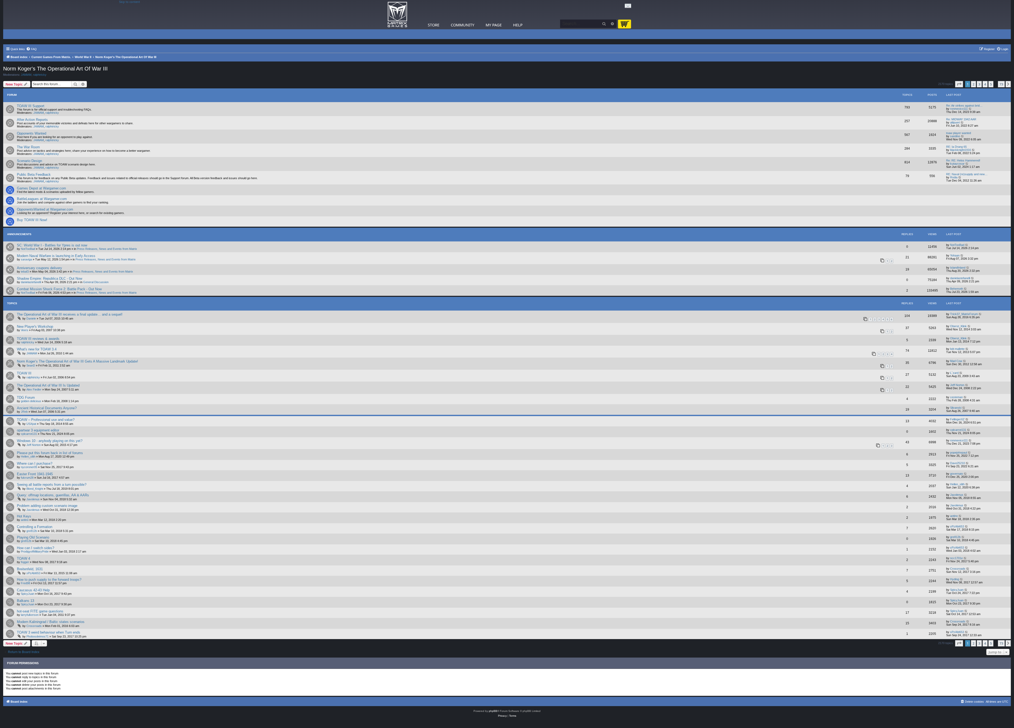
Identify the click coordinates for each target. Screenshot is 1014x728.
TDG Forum (26, 397)
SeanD (30, 365)
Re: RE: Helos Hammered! (963, 160)
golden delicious (31, 401)
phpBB (493, 711)
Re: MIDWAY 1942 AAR (961, 119)
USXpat (31, 423)
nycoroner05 (29, 467)
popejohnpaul (958, 452)
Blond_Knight (34, 488)
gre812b (31, 530)
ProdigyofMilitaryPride (35, 551)
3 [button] (979, 84)
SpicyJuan (27, 593)
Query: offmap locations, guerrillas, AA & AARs (53, 495)
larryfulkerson (30, 614)
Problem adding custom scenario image (47, 506)
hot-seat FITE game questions (40, 611)
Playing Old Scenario (33, 537)
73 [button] (1001, 84)
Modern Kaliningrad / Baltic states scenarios (50, 622)
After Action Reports (32, 120)
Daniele (31, 318)
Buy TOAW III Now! (32, 220)
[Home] (397, 14)
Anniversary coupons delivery (39, 268)
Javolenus (33, 499)
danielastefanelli (31, 282)
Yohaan (955, 255)
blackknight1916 (960, 149)
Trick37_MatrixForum (964, 314)
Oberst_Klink (958, 326)
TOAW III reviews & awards (38, 339)
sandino (955, 136)
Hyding (954, 579)
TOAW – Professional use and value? (45, 420)
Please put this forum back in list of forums (50, 453)
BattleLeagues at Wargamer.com (42, 199)
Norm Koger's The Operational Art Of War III (55, 69)
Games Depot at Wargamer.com (41, 188)
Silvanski (955, 407)
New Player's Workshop (35, 327)
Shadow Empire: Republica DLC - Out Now (49, 278)
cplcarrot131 (29, 433)
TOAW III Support (30, 106)
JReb (24, 411)
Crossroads (957, 568)
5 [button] (991, 84)
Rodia (953, 177)
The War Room (28, 147)
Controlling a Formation (34, 527)
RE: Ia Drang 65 (956, 146)
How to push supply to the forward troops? (49, 580)
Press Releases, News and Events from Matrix (107, 248)
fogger (25, 562)
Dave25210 (957, 463)
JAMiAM (26, 74)
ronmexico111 (959, 108)
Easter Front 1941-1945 (35, 474)
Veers (24, 330)
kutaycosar (957, 163)
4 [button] (985, 84)
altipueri (955, 122)
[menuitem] (31, 49)
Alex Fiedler (33, 389)
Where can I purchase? (34, 463)
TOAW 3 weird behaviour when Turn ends (48, 632)
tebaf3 (25, 271)
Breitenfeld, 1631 (30, 569)
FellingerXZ (957, 419)
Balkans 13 (25, 601)
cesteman (956, 397)
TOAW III (24, 373)
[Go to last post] (967, 244)
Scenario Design (29, 161)
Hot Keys (24, 516)
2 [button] (973, 84)
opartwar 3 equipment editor (38, 430)
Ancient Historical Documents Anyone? (47, 408)
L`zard (954, 372)
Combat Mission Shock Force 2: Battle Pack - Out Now (59, 289)
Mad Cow (956, 361)
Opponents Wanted (31, 133)
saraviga (26, 259)
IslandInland (957, 267)
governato (956, 473)
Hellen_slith (28, 456)
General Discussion (96, 282)
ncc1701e (956, 558)
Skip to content (129, 2)
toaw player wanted (958, 133)
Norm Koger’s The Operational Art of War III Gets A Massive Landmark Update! (77, 361)
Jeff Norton (957, 385)
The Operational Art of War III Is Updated (48, 385)
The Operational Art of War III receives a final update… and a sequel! (70, 314)
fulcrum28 (27, 477)
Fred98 (25, 583)
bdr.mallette (957, 348)
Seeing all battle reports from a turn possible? (51, 485)
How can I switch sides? (35, 548)
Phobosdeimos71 (37, 636)
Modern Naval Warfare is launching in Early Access (56, 256)
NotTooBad (28, 248)
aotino (25, 519)
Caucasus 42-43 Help (33, 590)
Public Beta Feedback (34, 175)
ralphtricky (39, 74)
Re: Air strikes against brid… (964, 105)
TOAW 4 (23, 558)
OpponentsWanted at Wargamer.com (45, 209)
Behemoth (956, 288)
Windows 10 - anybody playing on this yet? (49, 441)
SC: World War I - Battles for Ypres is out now (52, 245)
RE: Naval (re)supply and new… (967, 174)
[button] (959, 84)
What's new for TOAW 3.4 (37, 349)
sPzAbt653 (957, 526)
